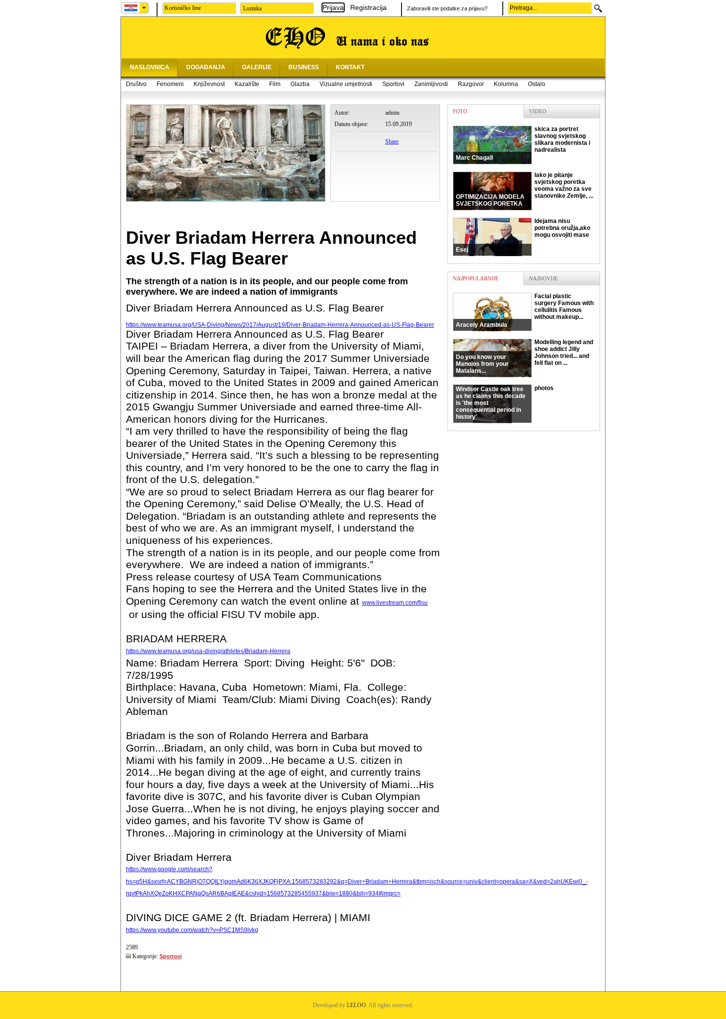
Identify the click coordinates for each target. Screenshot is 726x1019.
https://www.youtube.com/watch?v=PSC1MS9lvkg (192, 930)
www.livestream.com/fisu (395, 602)
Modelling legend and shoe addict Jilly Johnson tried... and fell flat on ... (524, 356)
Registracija (368, 7)
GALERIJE (257, 67)
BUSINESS (303, 67)
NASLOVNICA (149, 67)
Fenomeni (170, 84)
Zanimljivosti (431, 84)
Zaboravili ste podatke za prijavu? (447, 8)
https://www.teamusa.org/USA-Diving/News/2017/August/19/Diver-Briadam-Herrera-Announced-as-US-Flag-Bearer (280, 324)
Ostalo (536, 84)
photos (505, 402)
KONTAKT (350, 67)
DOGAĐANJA (205, 67)
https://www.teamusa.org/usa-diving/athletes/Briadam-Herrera (208, 651)
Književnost (209, 84)
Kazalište (247, 84)
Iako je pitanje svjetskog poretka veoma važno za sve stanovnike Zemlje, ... (524, 189)
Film (275, 84)
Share (392, 141)
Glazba (300, 84)
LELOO (356, 1005)
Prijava (333, 7)
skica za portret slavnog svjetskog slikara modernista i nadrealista (523, 143)
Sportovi (393, 84)
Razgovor (471, 84)
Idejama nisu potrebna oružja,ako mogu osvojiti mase (523, 235)
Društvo (136, 84)
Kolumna (506, 84)
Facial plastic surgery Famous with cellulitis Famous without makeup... (525, 310)
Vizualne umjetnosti (346, 84)
